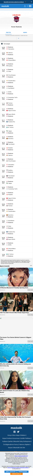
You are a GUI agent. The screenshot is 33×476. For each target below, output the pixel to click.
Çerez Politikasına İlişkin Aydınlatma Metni (18, 467)
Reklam (23, 435)
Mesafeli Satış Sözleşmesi (22, 441)
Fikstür (8, 32)
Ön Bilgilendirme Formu (10, 444)
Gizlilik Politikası (26, 438)
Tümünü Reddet (22, 471)
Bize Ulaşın (16, 435)
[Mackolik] (5, 6)
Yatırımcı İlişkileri (24, 444)
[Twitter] (18, 432)
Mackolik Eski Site (19, 447)
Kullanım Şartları (7, 441)
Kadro (25, 32)
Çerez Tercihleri (11, 471)
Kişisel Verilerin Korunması (10, 438)
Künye (10, 435)
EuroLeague (7, 43)
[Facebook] (15, 432)
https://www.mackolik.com (21, 456)
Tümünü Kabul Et (16, 473)
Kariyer (10, 447)
